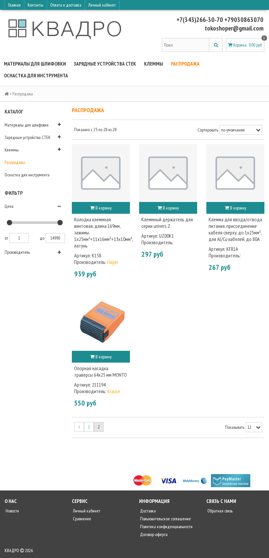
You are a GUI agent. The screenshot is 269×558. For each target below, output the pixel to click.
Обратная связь (219, 511)
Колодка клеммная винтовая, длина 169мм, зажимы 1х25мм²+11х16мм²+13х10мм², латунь (101, 232)
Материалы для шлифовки (35, 63)
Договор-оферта (153, 534)
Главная (14, 5)
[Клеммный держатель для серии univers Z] (168, 173)
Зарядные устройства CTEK (105, 63)
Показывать (234, 427)
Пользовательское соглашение (165, 519)
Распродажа (185, 63)
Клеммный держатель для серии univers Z (167, 222)
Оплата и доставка (65, 5)
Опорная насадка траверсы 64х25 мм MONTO (100, 371)
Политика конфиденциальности (166, 526)
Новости (12, 511)
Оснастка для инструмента (36, 75)
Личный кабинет (102, 5)
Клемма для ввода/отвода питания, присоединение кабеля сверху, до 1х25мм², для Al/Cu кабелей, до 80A (235, 229)
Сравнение (81, 519)
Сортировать (207, 130)
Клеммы (153, 63)
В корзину (103, 208)
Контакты (35, 5)
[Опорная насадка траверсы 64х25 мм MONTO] (101, 322)
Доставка (147, 511)
